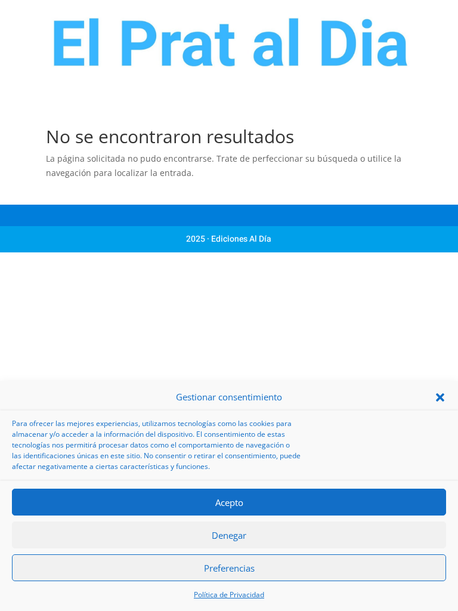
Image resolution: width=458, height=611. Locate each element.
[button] (440, 397)
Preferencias (229, 568)
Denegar (229, 535)
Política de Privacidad (229, 595)
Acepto (229, 502)
